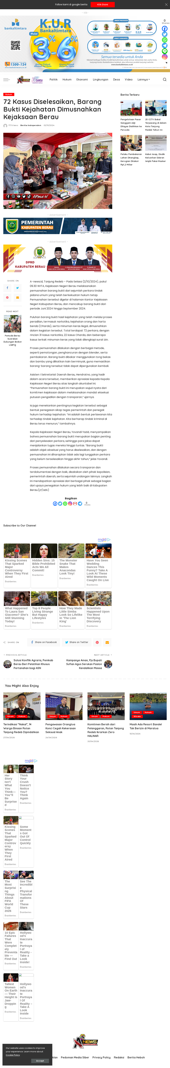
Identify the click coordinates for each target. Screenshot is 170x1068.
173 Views (13, 125)
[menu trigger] (8, 80)
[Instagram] (70, 503)
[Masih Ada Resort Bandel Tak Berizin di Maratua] (148, 706)
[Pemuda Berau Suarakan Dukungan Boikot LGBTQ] (12, 323)
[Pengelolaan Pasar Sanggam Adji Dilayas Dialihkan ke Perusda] (131, 108)
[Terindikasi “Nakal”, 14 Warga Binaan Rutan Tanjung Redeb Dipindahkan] (22, 706)
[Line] (165, 51)
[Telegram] (80, 503)
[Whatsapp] (65, 503)
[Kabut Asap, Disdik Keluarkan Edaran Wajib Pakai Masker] (156, 143)
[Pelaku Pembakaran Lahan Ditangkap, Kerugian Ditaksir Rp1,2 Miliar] (131, 143)
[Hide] (166, 62)
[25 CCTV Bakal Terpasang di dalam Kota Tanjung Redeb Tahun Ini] (156, 108)
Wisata (137, 716)
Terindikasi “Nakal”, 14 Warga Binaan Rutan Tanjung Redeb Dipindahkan (21, 728)
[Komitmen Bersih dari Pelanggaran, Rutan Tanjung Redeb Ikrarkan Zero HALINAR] (106, 706)
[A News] (29, 80)
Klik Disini (102, 4)
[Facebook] (7, 288)
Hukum (8, 94)
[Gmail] (75, 503)
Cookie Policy (13, 1055)
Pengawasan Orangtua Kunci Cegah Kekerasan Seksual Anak (60, 728)
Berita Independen (30, 125)
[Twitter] (18, 288)
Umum (10, 716)
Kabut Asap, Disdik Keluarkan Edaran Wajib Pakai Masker (155, 157)
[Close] (166, 4)
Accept (40, 1061)
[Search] (165, 80)
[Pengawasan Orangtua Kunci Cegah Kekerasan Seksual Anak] (64, 706)
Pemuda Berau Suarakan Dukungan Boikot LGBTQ (12, 340)
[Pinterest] (7, 298)
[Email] (18, 298)
